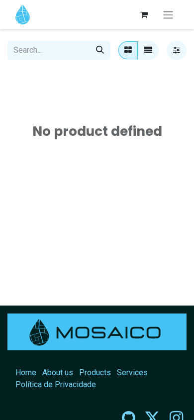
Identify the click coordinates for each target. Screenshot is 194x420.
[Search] (100, 50)
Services (132, 372)
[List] (148, 50)
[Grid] (128, 50)
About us (57, 372)
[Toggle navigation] (168, 14)
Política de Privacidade (55, 384)
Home (25, 372)
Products (95, 372)
